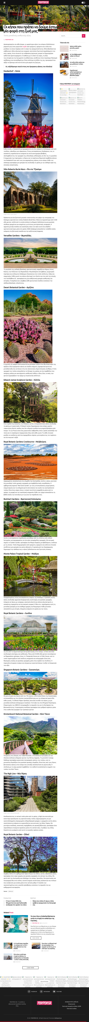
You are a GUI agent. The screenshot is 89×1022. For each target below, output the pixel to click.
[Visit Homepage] (43, 2)
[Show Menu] (4, 2)
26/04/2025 (18, 961)
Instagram (45, 981)
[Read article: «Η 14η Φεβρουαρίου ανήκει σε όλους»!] (64, 57)
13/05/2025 (18, 950)
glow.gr (11, 891)
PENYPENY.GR (9, 39)
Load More (30, 967)
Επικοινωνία (71, 1004)
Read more (37, 937)
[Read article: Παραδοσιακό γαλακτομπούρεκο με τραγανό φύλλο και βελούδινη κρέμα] (64, 73)
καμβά (25, 46)
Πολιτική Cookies (72, 1008)
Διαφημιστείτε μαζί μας (71, 1001)
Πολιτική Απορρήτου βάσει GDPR (71, 1006)
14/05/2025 (44, 923)
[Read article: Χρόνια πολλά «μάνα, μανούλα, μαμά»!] (64, 49)
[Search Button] (83, 36)
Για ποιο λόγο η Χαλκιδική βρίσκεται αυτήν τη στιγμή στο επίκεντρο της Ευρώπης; (43, 918)
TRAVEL (7, 916)
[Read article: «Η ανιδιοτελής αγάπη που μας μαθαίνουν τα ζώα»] (64, 65)
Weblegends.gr (58, 1018)
